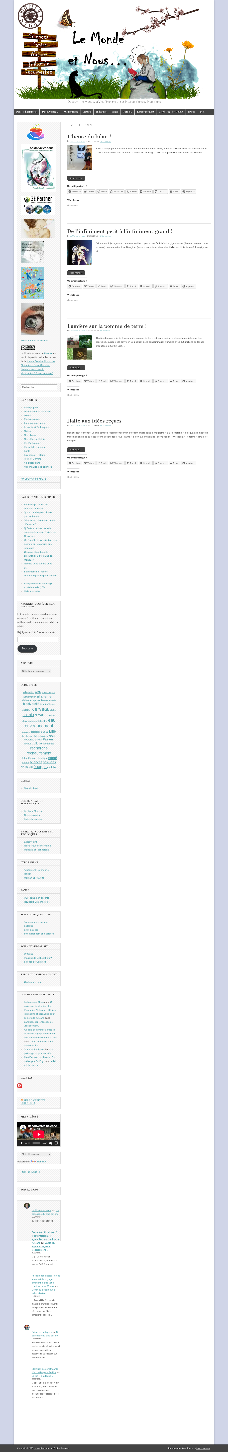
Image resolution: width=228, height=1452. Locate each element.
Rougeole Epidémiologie (37, 901)
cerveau (41, 709)
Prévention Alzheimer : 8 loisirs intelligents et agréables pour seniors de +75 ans (40, 1014)
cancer (27, 709)
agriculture (47, 692)
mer (35, 735)
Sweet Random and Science (39, 933)
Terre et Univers (32, 458)
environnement (39, 725)
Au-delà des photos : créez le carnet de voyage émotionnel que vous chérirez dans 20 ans (40, 1033)
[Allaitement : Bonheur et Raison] (32, 262)
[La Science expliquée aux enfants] (32, 298)
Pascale (48, 353)
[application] (38, 1134)
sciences (36, 762)
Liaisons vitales (32, 591)
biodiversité (31, 704)
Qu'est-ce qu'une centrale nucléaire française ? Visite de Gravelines (40, 532)
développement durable (34, 721)
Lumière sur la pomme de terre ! (107, 326)
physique (27, 744)
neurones (29, 739)
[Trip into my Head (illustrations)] (32, 334)
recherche (39, 748)
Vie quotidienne (32, 462)
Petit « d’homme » (26, 111)
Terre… (127, 111)
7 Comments (105, 425)
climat (39, 715)
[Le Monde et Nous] (114, 49)
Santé (115, 111)
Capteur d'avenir (33, 982)
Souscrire (27, 648)
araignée (52, 700)
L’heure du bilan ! (89, 137)
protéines (49, 743)
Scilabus (28, 925)
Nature (87, 111)
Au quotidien (71, 111)
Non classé (30, 435)
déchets (51, 715)
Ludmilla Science (33, 819)
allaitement (45, 696)
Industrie (101, 111)
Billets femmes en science (34, 340)
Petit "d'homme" (32, 443)
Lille (52, 731)
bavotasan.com (203, 1448)
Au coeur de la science (36, 922)
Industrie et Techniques (36, 427)
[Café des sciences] (36, 139)
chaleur (53, 710)
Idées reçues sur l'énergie (37, 845)
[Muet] (50, 1143)
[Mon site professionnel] (38, 214)
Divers (27, 415)
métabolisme (43, 736)
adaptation (28, 692)
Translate (42, 1161)
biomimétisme (47, 704)
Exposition (26, 732)
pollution (38, 743)
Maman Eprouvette (34, 877)
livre (24, 736)
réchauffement (39, 753)
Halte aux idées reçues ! (96, 421)
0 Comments (105, 141)
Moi (202, 111)
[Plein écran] (56, 1143)
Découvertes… (50, 111)
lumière (29, 736)
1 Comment (105, 330)
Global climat (31, 788)
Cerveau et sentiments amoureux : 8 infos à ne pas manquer (39, 556)
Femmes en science (34, 423)
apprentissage (40, 700)
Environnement (145, 111)
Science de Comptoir (35, 961)
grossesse (35, 732)
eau (52, 720)
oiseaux (38, 740)
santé (52, 758)
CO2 (45, 715)
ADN (38, 692)
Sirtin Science (31, 929)
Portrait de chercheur (35, 447)
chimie (28, 715)
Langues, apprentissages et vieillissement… (43, 1246)
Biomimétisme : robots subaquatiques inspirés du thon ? (40, 575)
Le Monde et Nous (77, 141)
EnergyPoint (30, 841)
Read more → (76, 178)
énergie (40, 766)
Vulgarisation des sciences (38, 466)
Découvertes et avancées (37, 411)
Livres (191, 111)
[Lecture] (21, 1143)
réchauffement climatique (34, 758)
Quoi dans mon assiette (36, 897)
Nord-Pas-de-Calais (171, 111)
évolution (52, 767)
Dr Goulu (29, 954)
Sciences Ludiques (34, 1049)
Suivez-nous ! (30, 1172)
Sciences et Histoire (34, 455)
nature (52, 735)
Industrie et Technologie (36, 849)
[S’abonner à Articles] (19, 1087)
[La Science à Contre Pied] (38, 237)
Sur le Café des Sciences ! (33, 1101)
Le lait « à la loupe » (42, 1376)
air (53, 692)
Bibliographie (31, 407)
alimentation (29, 696)
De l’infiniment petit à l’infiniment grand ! (120, 231)
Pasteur (48, 739)
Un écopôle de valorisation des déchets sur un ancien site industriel (40, 544)
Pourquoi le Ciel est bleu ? (38, 958)
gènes (44, 731)
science (25, 762)
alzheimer (27, 700)
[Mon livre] (38, 191)
